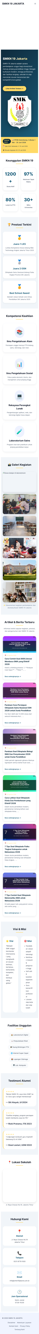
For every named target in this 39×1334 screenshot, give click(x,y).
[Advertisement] (19, 28)
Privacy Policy (25, 1326)
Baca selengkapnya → (13, 676)
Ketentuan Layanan (24, 1323)
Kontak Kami (13, 1326)
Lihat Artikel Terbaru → (14, 88)
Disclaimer (11, 1323)
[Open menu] (35, 3)
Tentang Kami (20, 1329)
